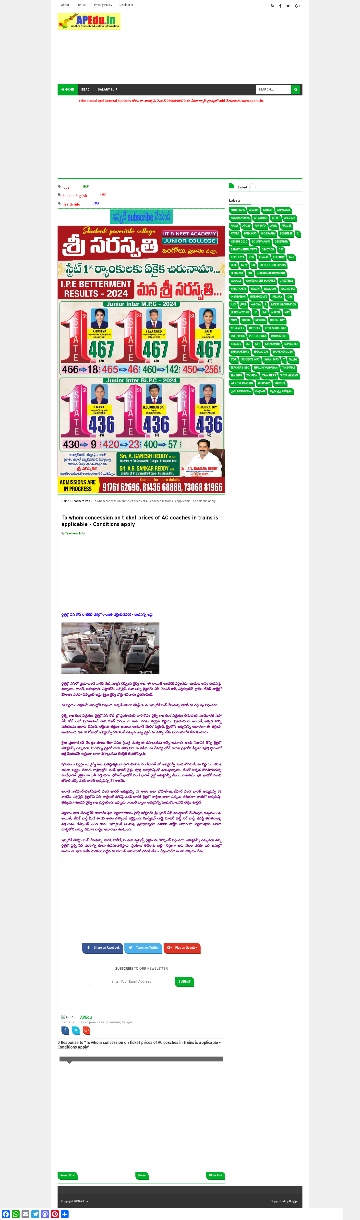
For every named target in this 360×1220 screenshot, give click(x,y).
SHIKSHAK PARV (240, 351)
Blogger (294, 1201)
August (286, 225)
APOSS (246, 225)
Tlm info (236, 375)
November (237, 328)
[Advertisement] (213, 45)
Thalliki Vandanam (266, 367)
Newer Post (67, 1175)
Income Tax (288, 288)
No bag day (277, 320)
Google (236, 280)
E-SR (251, 257)
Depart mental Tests (244, 249)
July (233, 304)
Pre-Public (238, 336)
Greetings (286, 280)
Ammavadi (283, 210)
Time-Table (288, 367)
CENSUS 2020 (239, 241)
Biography (268, 233)
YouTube (280, 383)
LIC (255, 312)
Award (235, 233)
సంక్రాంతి (260, 391)
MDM (234, 320)
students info (250, 359)
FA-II (291, 257)
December (281, 241)
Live (264, 312)
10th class (238, 210)
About (65, 5)
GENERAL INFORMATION (271, 273)
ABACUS (253, 210)
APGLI (234, 225)
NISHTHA (260, 320)
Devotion (268, 249)
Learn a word (240, 312)
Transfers (269, 375)
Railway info (279, 336)
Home (69, 89)
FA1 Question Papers (273, 265)
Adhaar (268, 210)
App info (260, 225)
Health (255, 288)
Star (234, 359)
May (287, 312)
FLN (250, 273)
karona (256, 304)
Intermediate (258, 296)
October (254, 328)
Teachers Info (75, 533)
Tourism (252, 375)
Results (236, 343)
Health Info (92, 204)
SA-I (248, 343)
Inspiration (238, 296)
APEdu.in (289, 217)
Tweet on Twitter (147, 947)
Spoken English (96, 195)
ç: (298, 233)
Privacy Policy (103, 5)
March (275, 312)
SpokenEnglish (283, 351)
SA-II (257, 343)
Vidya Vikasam (289, 375)
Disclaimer (126, 5)
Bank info (250, 233)
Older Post (215, 1175)
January (277, 296)
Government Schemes (260, 280)
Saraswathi (272, 343)
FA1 (253, 265)
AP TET (276, 217)
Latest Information (283, 304)
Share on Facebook (107, 947)
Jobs (87, 187)
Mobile (246, 320)
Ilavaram (270, 288)
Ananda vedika (240, 217)
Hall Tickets (238, 288)
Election (279, 257)
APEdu (86, 1017)
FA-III (234, 265)
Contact (81, 5)
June (243, 304)
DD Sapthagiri (261, 241)
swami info (271, 359)
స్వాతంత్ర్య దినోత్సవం (281, 391)
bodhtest (286, 233)
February (237, 273)
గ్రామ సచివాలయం (241, 391)
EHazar (264, 257)
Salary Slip (108, 89)
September (291, 343)
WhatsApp (264, 383)
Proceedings (257, 336)
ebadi (86, 89)
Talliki (293, 359)
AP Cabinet (260, 217)
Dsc (281, 249)
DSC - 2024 (237, 257)
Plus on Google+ (186, 947)
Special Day (261, 351)
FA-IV (244, 265)
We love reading (242, 383)
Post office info (275, 328)
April (273, 225)
